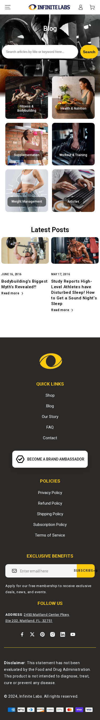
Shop (50, 395)
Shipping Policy (50, 514)
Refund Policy (50, 503)
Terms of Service (50, 535)
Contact (50, 438)
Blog (50, 406)
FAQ (50, 427)
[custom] (22, 634)
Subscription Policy (50, 524)
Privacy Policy (50, 492)
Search (89, 52)
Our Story (50, 416)
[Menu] (8, 7)
